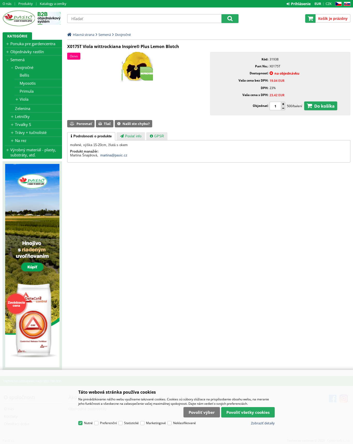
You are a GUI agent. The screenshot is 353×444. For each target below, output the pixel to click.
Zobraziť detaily (263, 423)
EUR (317, 3)
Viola (24, 99)
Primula (27, 91)
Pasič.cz (19, 18)
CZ (337, 4)
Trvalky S (23, 124)
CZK (329, 3)
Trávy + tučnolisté (31, 132)
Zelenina (22, 108)
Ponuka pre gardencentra (32, 43)
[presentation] (91, 136)
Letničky (22, 116)
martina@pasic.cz (113, 155)
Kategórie (17, 36)
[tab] (91, 136)
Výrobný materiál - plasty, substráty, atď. (33, 152)
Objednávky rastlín (27, 51)
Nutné (88, 423)
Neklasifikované (184, 423)
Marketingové (156, 423)
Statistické (131, 423)
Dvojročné (24, 67)
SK (346, 4)
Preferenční (108, 423)
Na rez (20, 140)
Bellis (24, 75)
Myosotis (28, 83)
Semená (17, 59)
